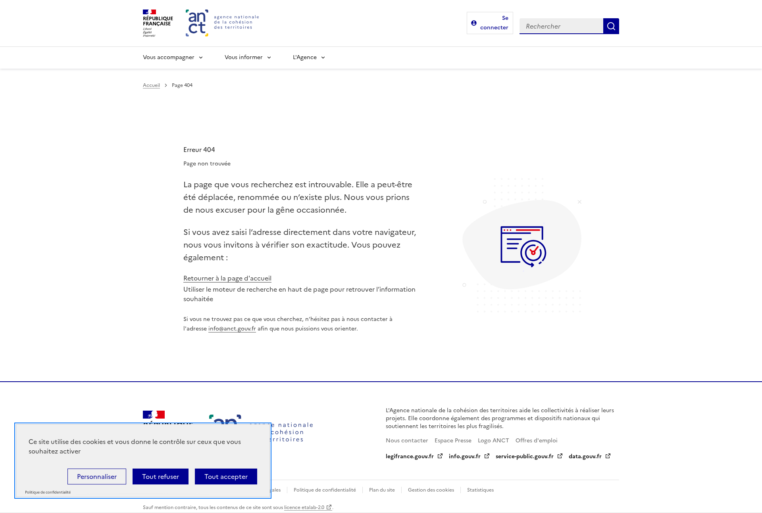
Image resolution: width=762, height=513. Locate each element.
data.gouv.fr (585, 456)
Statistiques (480, 490)
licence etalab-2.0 (304, 507)
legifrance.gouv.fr (410, 456)
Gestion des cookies (431, 490)
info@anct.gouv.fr (232, 329)
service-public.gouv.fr (525, 456)
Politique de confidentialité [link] (48, 492)
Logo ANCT (493, 440)
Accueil (151, 85)
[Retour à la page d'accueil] (222, 23)
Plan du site (382, 490)
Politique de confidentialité (325, 490)
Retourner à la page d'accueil (227, 278)
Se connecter (494, 23)
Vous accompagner (168, 57)
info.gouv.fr (465, 456)
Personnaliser (97, 476)
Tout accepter (226, 476)
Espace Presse (453, 440)
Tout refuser (160, 476)
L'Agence (305, 57)
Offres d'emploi (537, 440)
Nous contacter (407, 440)
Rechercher (611, 26)
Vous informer (244, 57)
